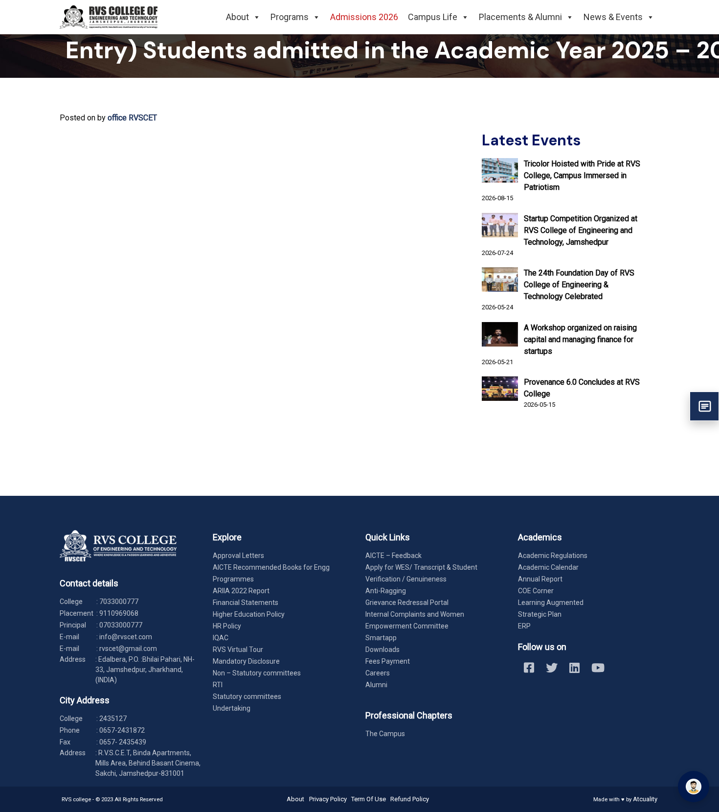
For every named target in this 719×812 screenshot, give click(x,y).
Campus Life (432, 17)
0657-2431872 (122, 730)
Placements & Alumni (520, 17)
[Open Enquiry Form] (704, 406)
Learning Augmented (551, 602)
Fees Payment (387, 661)
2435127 (113, 718)
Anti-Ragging (385, 591)
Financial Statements (245, 602)
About (237, 17)
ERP (524, 626)
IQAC (220, 638)
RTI (218, 685)
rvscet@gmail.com (128, 648)
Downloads (382, 649)
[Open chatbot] (693, 786)
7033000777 (118, 601)
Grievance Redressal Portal (407, 602)
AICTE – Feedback (393, 555)
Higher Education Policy (249, 614)
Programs (289, 17)
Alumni (376, 685)
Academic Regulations (552, 555)
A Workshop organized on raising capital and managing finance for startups (580, 339)
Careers (377, 673)
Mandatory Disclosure (246, 661)
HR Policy (227, 626)
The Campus (385, 734)
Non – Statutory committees (257, 673)
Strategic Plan (540, 614)
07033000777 (120, 625)
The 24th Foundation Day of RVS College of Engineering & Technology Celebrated (579, 284)
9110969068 (118, 613)
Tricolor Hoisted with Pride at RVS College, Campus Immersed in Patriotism (582, 175)
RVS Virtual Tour (238, 649)
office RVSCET (132, 117)
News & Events (613, 17)
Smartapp (381, 638)
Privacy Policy (328, 799)
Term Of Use (368, 799)
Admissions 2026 (364, 17)
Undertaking (231, 708)
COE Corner (536, 591)
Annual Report (540, 579)
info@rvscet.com (125, 637)
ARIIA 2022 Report (241, 591)
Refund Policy (409, 799)
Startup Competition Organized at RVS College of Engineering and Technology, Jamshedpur (580, 230)
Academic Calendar (548, 567)
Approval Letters (238, 555)
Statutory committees (247, 696)
